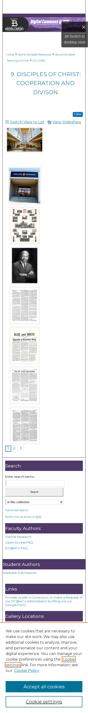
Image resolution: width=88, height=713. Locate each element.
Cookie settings (44, 702)
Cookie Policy (26, 670)
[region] (44, 667)
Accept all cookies (44, 686)
